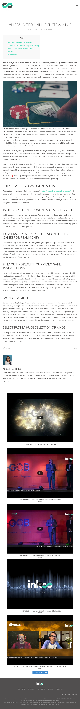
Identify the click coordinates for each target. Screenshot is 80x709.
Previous (7, 348)
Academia (59, 689)
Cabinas (50, 689)
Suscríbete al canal (41, 672)
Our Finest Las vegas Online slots (20, 43)
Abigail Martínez (46, 30)
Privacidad (41, 689)
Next (74, 348)
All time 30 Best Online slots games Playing (23, 46)
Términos (31, 689)
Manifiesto (21, 689)
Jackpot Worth (13, 54)
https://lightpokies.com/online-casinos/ (56, 191)
